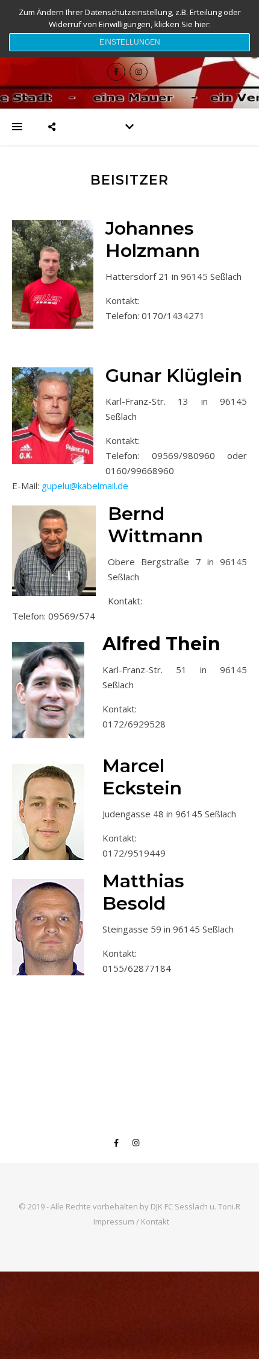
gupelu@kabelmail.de (85, 486)
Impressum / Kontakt (131, 1221)
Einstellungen (129, 42)
